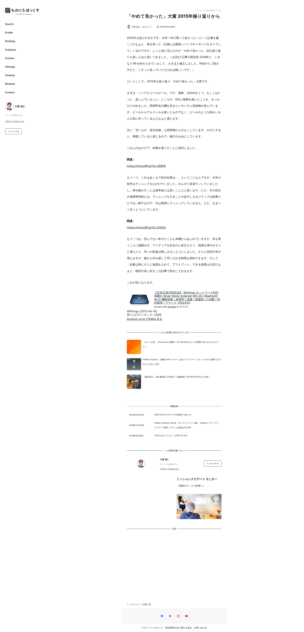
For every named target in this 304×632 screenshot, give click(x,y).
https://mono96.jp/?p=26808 (146, 166)
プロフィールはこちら (14, 121)
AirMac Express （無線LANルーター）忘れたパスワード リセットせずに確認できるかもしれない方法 (182, 361)
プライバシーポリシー (152, 627)
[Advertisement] (174, 563)
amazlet (172, 306)
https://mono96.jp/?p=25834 (146, 227)
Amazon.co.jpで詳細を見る (144, 319)
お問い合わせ (200, 627)
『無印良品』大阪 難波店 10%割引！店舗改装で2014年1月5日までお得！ (176, 377)
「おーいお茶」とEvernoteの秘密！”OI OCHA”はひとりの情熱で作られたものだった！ (181, 344)
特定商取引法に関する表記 (178, 627)
